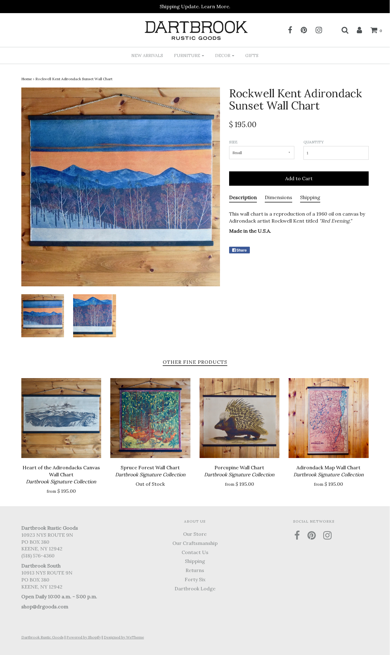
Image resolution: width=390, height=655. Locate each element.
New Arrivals (147, 55)
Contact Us (195, 552)
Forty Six (195, 579)
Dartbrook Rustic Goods (42, 637)
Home (26, 79)
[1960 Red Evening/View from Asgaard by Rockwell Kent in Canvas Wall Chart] (42, 315)
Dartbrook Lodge (195, 588)
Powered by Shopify (83, 637)
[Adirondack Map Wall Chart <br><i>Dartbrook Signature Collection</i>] (329, 418)
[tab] (243, 199)
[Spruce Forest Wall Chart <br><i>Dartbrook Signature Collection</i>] (150, 418)
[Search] (341, 30)
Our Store (195, 534)
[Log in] (355, 30)
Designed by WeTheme (124, 637)
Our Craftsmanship (195, 543)
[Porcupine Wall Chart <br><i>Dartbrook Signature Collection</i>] (240, 418)
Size (233, 142)
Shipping (195, 561)
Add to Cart (299, 178)
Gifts (251, 55)
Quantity (313, 142)
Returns (195, 570)
